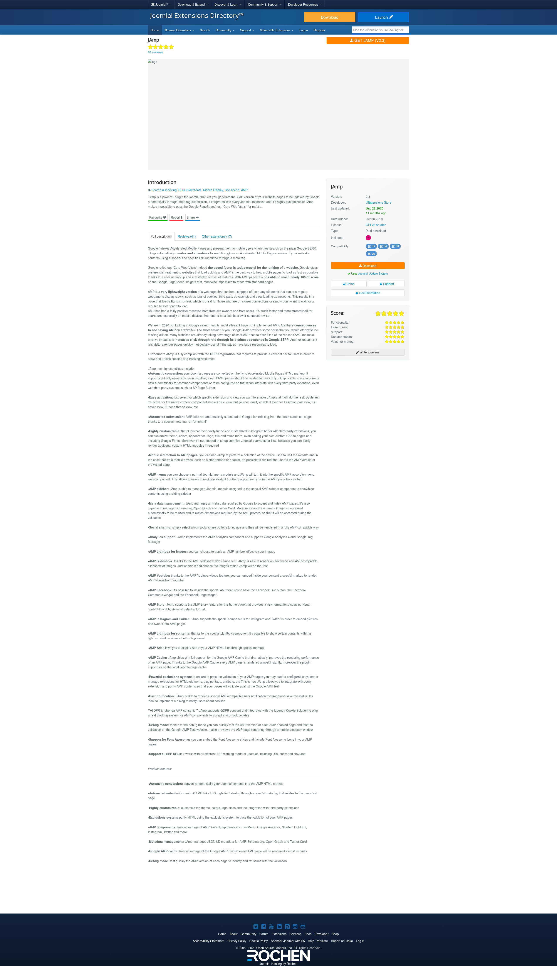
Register (319, 30)
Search (205, 30)
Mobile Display (213, 190)
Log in (303, 30)
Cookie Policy (258, 941)
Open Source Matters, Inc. (274, 948)
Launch (382, 17)
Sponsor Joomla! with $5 (288, 941)
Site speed (232, 190)
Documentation (369, 293)
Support (388, 284)
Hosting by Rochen (278, 963)
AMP (244, 190)
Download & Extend (192, 4)
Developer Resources (303, 4)
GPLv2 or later (376, 225)
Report (176, 217)
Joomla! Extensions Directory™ (197, 15)
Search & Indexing (164, 190)
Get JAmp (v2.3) (369, 40)
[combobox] (380, 29)
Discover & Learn (227, 4)
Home (155, 30)
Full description (161, 236)
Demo (350, 284)
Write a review (369, 352)
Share (191, 217)
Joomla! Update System (373, 273)
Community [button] (224, 30)
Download (329, 17)
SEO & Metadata (189, 190)
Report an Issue (342, 941)
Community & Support (263, 4)
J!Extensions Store (378, 202)
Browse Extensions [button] (178, 30)
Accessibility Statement (208, 941)
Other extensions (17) (217, 236)
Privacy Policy (236, 941)
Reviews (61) (187, 236)
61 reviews (155, 52)
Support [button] (246, 30)
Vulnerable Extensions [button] (275, 30)
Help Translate (318, 941)
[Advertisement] (368, 391)
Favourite (156, 217)
